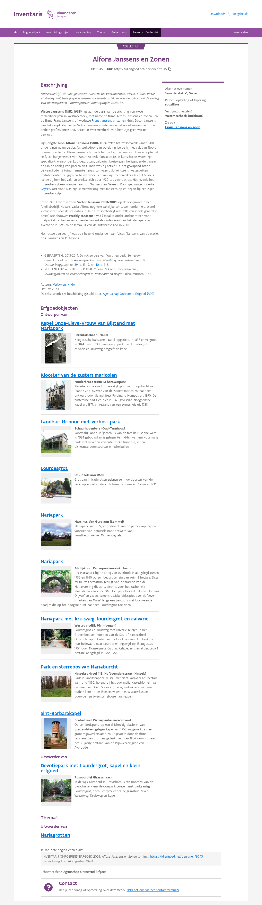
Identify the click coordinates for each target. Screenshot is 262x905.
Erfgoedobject (31, 32)
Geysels (46, 189)
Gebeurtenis (119, 32)
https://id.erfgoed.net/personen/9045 (176, 856)
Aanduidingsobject (58, 32)
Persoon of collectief (145, 32)
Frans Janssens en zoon (182, 127)
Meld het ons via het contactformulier (152, 890)
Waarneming (83, 32)
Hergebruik (240, 14)
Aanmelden (241, 32)
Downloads (217, 14)
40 (97, 265)
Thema (101, 32)
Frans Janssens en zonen (109, 120)
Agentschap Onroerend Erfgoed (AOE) (128, 294)
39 (76, 265)
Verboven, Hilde (64, 284)
